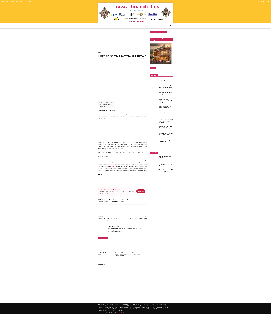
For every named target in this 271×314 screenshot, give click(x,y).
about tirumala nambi (106, 199)
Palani (138, 305)
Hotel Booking (166, 308)
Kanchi (103, 305)
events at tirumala (115, 199)
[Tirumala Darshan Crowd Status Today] (153, 80)
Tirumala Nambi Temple (131, 199)
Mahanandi (133, 305)
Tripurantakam (126, 308)
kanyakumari (113, 305)
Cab (152, 308)
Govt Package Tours (158, 308)
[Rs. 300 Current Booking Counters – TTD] (153, 141)
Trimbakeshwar (118, 308)
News (106, 310)
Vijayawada (141, 308)
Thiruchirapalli (137, 307)
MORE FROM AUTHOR (114, 238)
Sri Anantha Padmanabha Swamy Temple (160, 305)
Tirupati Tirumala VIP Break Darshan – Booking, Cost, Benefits (165, 108)
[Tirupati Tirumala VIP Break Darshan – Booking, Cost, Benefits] (153, 107)
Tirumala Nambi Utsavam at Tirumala (117, 201)
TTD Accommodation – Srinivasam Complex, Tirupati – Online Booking (166, 101)
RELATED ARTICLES (103, 238)
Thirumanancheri (151, 307)
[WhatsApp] (268, 1)
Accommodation (124, 304)
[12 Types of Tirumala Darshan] (153, 114)
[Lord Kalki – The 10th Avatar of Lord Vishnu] (105, 246)
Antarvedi (144, 304)
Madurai (128, 305)
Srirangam (111, 307)
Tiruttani (105, 308)
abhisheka (112, 166)
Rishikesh (149, 305)
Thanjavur (131, 307)
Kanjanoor (107, 305)
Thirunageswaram (159, 307)
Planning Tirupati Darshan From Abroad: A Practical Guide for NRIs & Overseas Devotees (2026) (122, 254)
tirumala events (123, 199)
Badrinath (149, 304)
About (99, 304)
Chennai (160, 304)
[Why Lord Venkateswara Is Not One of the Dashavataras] (139, 246)
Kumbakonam (123, 305)
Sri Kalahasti (100, 307)
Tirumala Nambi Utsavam (106, 104)
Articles (99, 52)
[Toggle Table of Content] (111, 102)
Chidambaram (166, 304)
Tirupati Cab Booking (109, 304)
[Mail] (261, 1)
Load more (161, 147)
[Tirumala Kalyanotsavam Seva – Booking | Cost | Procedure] (153, 87)
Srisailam (116, 307)
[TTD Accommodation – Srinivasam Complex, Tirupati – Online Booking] (153, 101)
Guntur (99, 305)
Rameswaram (143, 305)
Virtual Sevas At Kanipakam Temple (138, 218)
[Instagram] (259, 1)
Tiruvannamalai (111, 308)
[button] (170, 25)
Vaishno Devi (135, 308)
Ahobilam (135, 304)
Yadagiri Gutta (148, 308)
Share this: (102, 106)
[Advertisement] (122, 41)
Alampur (139, 304)
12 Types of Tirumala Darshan (165, 113)
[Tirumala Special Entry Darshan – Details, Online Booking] (153, 128)
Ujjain (131, 308)
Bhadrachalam (155, 304)
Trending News (119, 310)
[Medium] (263, 1)
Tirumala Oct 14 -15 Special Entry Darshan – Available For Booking (108, 219)
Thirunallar (166, 307)
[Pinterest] (105, 62)
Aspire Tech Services (122, 312)
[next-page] (101, 258)
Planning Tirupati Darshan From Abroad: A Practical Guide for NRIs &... (166, 164)
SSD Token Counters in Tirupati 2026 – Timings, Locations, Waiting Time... (166, 121)
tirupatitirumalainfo (103, 58)
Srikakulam (106, 307)
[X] (266, 1)
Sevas (109, 310)
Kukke (118, 305)
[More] (112, 62)
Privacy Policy (117, 304)
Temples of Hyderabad (123, 307)
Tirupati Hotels (101, 310)
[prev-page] (99, 258)
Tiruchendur (100, 308)
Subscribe (141, 191)
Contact (102, 304)
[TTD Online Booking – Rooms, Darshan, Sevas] (153, 94)
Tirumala (115, 162)
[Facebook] (256, 1)
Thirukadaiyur (144, 307)
